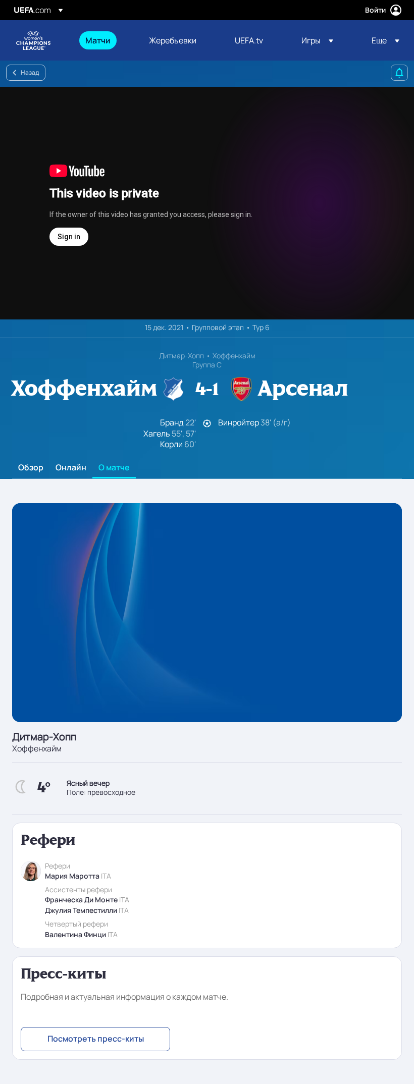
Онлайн (71, 467)
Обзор (30, 467)
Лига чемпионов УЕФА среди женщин (33, 40)
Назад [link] (30, 72)
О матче (114, 467)
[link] (98, 40)
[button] (317, 40)
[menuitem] (104, 40)
